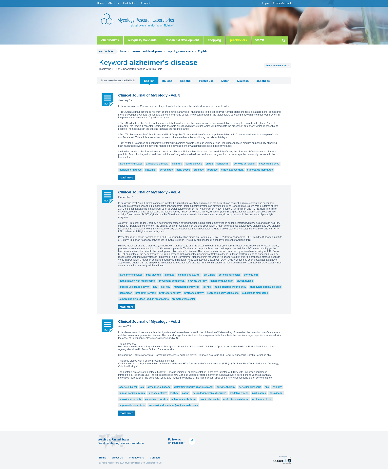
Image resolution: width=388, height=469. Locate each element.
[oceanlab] (282, 461)
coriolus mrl (223, 163)
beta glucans (153, 274)
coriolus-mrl (251, 274)
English (202, 51)
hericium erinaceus (130, 169)
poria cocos (183, 169)
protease (212, 169)
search (283, 39)
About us (113, 3)
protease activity (194, 293)
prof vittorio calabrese (236, 399)
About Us (117, 457)
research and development (147, 51)
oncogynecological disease (265, 286)
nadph (185, 393)
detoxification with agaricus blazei (193, 387)
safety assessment (232, 169)
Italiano (167, 80)
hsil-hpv (165, 286)
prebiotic (199, 169)
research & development (182, 40)
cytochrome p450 (269, 163)
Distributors (130, 3)
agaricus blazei (128, 387)
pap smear (125, 293)
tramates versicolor (183, 299)
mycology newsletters (180, 51)
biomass (177, 163)
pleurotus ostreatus (156, 399)
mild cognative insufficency (230, 286)
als (142, 387)
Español (186, 80)
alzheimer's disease (130, 163)
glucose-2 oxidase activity (134, 286)
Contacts (146, 3)
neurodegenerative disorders (209, 393)
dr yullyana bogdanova (171, 280)
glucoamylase (245, 280)
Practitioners (136, 457)
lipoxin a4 (150, 169)
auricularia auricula (157, 163)
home (123, 51)
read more (126, 177)
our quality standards (142, 40)
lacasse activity (158, 393)
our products (110, 40)
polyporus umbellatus (183, 399)
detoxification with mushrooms (137, 280)
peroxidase (166, 169)
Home (100, 3)
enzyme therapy (197, 280)
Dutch (225, 80)
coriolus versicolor (244, 163)
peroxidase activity (130, 399)
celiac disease (194, 163)
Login (265, 3)
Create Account (282, 3)
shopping (214, 40)
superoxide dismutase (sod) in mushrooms (144, 299)
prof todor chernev (170, 293)
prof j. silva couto (209, 399)
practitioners (238, 40)
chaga (209, 163)
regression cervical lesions (223, 293)
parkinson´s (259, 393)
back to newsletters (277, 65)
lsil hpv (207, 286)
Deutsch (243, 80)
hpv (155, 286)
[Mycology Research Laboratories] (141, 20)
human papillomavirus (186, 286)
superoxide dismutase (260, 169)
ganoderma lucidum (221, 280)
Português (206, 80)
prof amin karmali (145, 293)
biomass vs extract (189, 274)
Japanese (263, 80)
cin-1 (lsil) (209, 274)
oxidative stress (239, 393)
